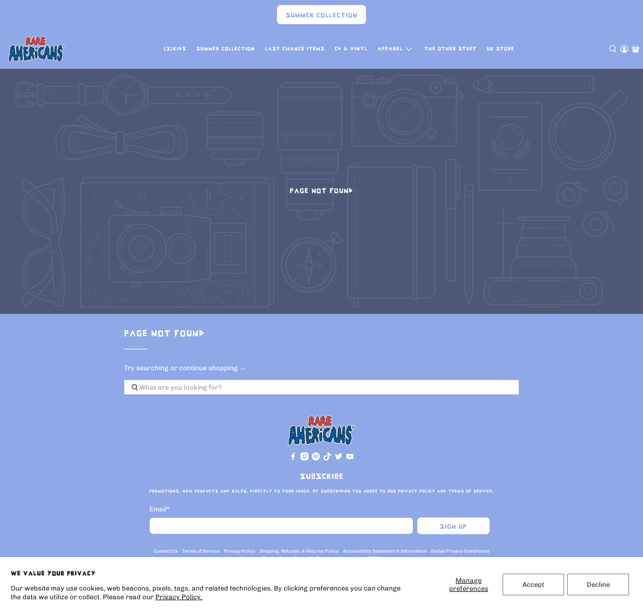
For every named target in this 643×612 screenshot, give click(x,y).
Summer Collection (321, 15)
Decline (598, 584)
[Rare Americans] (36, 49)
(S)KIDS (174, 48)
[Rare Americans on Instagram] (304, 459)
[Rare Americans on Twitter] (339, 459)
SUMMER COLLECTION (225, 48)
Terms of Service (201, 551)
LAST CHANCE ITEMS (295, 48)
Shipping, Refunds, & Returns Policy (299, 551)
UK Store (500, 48)
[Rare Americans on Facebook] (293, 459)
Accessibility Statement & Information (385, 551)
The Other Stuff (450, 48)
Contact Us (166, 551)
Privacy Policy (416, 491)
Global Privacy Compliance (460, 551)
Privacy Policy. (178, 597)
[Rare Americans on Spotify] (316, 459)
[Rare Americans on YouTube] (350, 459)
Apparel (390, 48)
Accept (533, 584)
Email (159, 509)
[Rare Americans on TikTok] (327, 459)
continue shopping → (212, 368)
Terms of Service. (471, 491)
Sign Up (453, 527)
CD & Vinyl (351, 48)
